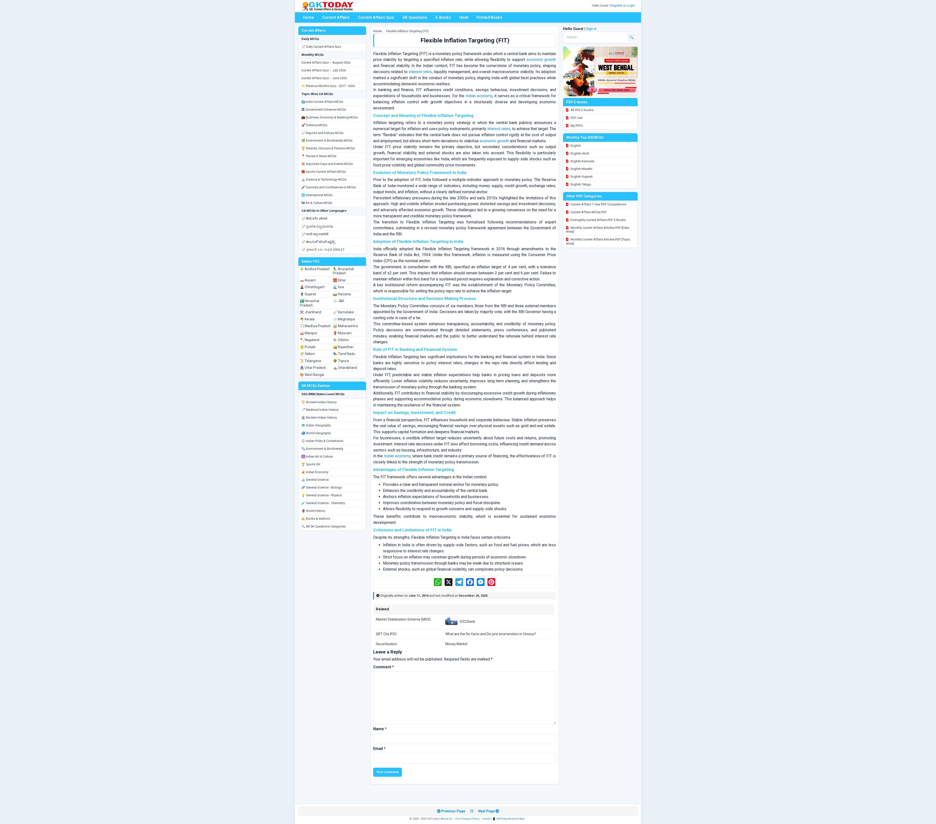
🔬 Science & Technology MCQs (323, 179)
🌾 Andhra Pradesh (315, 269)
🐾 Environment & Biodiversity (322, 448)
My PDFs (576, 125)
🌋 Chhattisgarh (312, 287)
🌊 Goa (338, 287)
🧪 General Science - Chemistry (323, 503)
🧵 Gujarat (308, 294)
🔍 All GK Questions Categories (323, 526)
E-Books (443, 17)
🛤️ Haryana (342, 294)
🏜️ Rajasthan (343, 347)
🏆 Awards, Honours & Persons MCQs (328, 148)
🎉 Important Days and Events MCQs (327, 164)
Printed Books (489, 17)
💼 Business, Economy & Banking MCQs (329, 117)
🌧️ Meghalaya (344, 319)
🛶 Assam (308, 280)
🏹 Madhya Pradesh (315, 326)
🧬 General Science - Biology (321, 487)
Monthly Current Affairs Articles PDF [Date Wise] (597, 230)
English (575, 145)
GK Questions (414, 17)
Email (379, 748)
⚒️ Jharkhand (310, 312)
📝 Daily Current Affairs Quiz (321, 46)
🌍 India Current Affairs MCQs (322, 102)
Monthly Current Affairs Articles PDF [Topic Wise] (598, 241)
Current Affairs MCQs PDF (588, 212)
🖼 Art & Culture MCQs (316, 203)
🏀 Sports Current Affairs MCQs (323, 171)
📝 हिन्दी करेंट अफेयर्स (314, 218)
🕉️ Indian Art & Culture (317, 456)
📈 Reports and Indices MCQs (322, 133)
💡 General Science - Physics (321, 495)
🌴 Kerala (307, 319)
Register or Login (623, 5)
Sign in (591, 29)
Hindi (463, 17)
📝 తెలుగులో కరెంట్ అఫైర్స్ (318, 242)
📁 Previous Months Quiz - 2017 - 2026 (328, 86)
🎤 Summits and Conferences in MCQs (328, 187)
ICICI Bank (467, 621)
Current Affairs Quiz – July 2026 (323, 70)
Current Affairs (336, 17)
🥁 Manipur (308, 333)
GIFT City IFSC (386, 634)
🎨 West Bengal (312, 375)
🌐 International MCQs (316, 195)
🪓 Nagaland (309, 340)
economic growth (541, 59)
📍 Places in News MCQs (318, 156)
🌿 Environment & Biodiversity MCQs (326, 140)
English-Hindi (579, 153)
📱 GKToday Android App (508, 818)
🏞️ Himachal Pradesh (309, 303)
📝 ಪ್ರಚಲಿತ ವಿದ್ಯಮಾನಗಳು (317, 226)
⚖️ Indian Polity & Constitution (322, 441)
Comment (383, 667)
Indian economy (479, 96)
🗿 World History (313, 511)
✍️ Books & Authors (315, 518)
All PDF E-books (581, 110)
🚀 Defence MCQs (314, 125)
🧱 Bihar (339, 280)
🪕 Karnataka (343, 312)
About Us (446, 818)
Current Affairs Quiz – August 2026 (325, 62)
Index (486, 818)
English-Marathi (581, 169)
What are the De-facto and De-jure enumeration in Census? (490, 634)
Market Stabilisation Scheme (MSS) (403, 619)
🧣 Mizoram (342, 333)
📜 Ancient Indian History (319, 402)
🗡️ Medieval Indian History (320, 410)
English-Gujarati (581, 176)
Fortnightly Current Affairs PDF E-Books (598, 220)
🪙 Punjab (307, 347)
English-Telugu (580, 184)
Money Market (456, 644)
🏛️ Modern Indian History (319, 417)
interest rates (420, 71)
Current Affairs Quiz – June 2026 (324, 78)
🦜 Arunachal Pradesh (343, 271)
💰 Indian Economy (314, 472)
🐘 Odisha (341, 340)
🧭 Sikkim (307, 354)
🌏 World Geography (316, 433)
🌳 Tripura (341, 361)
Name (380, 729)
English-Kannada (582, 161)
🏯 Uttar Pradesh (313, 368)
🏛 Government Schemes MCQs (323, 109)
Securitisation (386, 644)
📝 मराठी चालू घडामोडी (314, 234)
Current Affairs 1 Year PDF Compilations (598, 204)
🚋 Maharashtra (345, 326)
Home (308, 17)
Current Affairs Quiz (376, 17)
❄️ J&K (338, 301)
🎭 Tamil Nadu (344, 354)
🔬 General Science (315, 479)
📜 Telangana (310, 361)
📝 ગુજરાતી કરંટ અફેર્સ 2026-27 (322, 249)
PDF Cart (576, 118)
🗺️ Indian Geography (316, 425)
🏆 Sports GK (310, 464)
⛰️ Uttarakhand (345, 368)
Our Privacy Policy (467, 818)
